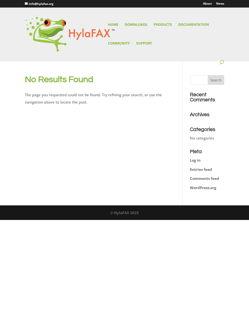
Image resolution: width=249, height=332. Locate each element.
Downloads (136, 25)
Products (163, 25)
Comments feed (204, 178)
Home (113, 25)
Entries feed (201, 169)
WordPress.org (203, 187)
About (207, 4)
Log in (195, 160)
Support (144, 43)
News (220, 4)
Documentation (193, 25)
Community (119, 43)
